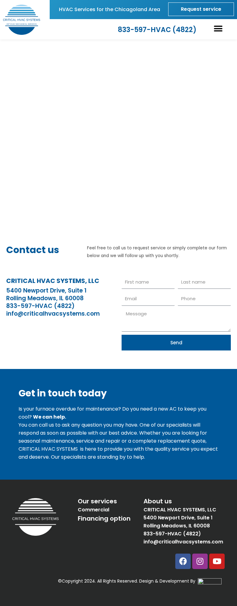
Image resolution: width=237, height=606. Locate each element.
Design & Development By (168, 581)
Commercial (93, 509)
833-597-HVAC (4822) (40, 306)
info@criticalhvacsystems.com (53, 313)
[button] (218, 29)
